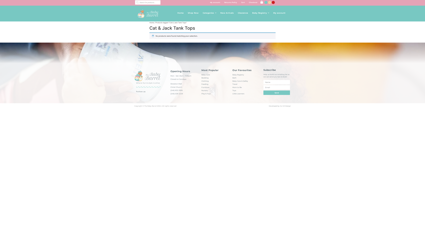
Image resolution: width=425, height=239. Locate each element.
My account (215, 2)
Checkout (253, 2)
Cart (243, 2)
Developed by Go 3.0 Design (280, 106)
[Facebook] (266, 2)
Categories (208, 13)
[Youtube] (273, 2)
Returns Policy (230, 2)
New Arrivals (227, 13)
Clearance (243, 13)
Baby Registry (259, 13)
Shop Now (193, 13)
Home (180, 13)
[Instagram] (269, 2)
